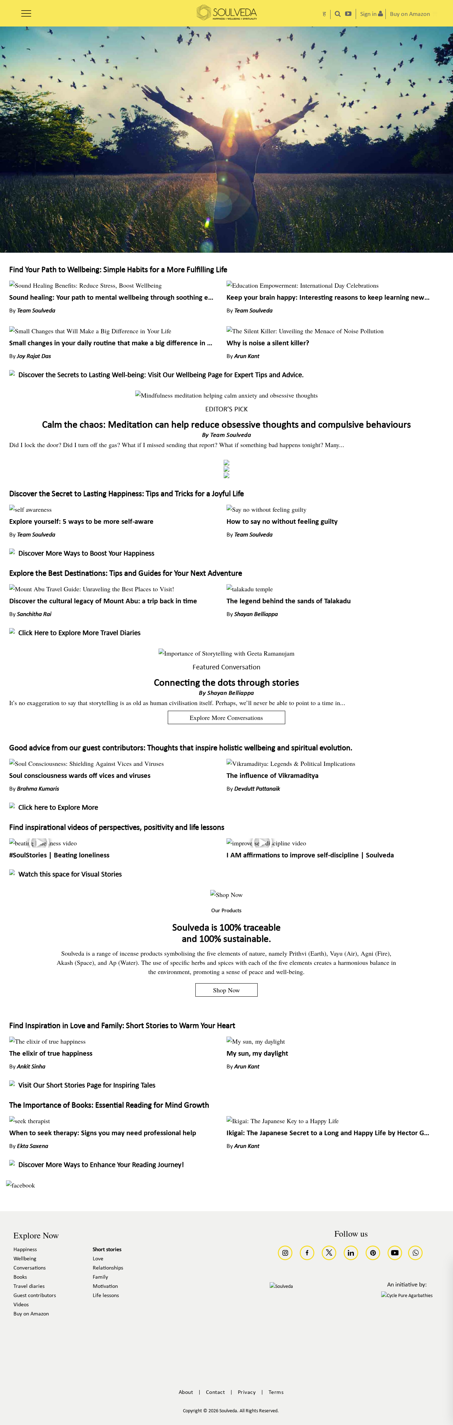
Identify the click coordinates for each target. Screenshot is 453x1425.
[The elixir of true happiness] (47, 1041)
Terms (276, 1392)
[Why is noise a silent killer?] (305, 331)
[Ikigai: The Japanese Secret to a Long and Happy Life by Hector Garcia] (282, 1120)
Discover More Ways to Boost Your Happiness (86, 553)
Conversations (29, 1268)
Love (98, 1259)
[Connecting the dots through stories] (226, 653)
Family (100, 1277)
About (186, 1392)
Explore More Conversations (226, 717)
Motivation (105, 1286)
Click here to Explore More (58, 807)
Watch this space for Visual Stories (70, 874)
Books (20, 1277)
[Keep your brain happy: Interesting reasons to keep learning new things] (302, 285)
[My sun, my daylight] (255, 1041)
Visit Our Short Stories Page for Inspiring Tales (86, 1085)
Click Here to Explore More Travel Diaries (79, 633)
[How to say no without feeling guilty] (266, 509)
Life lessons (106, 1295)
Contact (215, 1392)
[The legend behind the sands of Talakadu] (249, 589)
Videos (21, 1305)
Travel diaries (29, 1286)
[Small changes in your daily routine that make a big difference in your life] (90, 331)
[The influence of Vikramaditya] (290, 763)
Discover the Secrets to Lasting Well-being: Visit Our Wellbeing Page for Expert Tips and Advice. (161, 375)
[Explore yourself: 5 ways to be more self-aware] (30, 509)
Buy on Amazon (31, 1314)
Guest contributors (34, 1295)
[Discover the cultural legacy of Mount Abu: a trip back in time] (91, 589)
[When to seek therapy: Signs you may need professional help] (29, 1120)
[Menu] (26, 11)
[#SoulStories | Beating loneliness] (43, 843)
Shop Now (226, 990)
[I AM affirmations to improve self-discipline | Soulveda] (266, 843)
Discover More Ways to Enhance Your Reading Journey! (101, 1165)
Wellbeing (24, 1259)
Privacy (247, 1392)
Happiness (25, 1250)
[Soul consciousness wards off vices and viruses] (86, 763)
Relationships (108, 1268)
